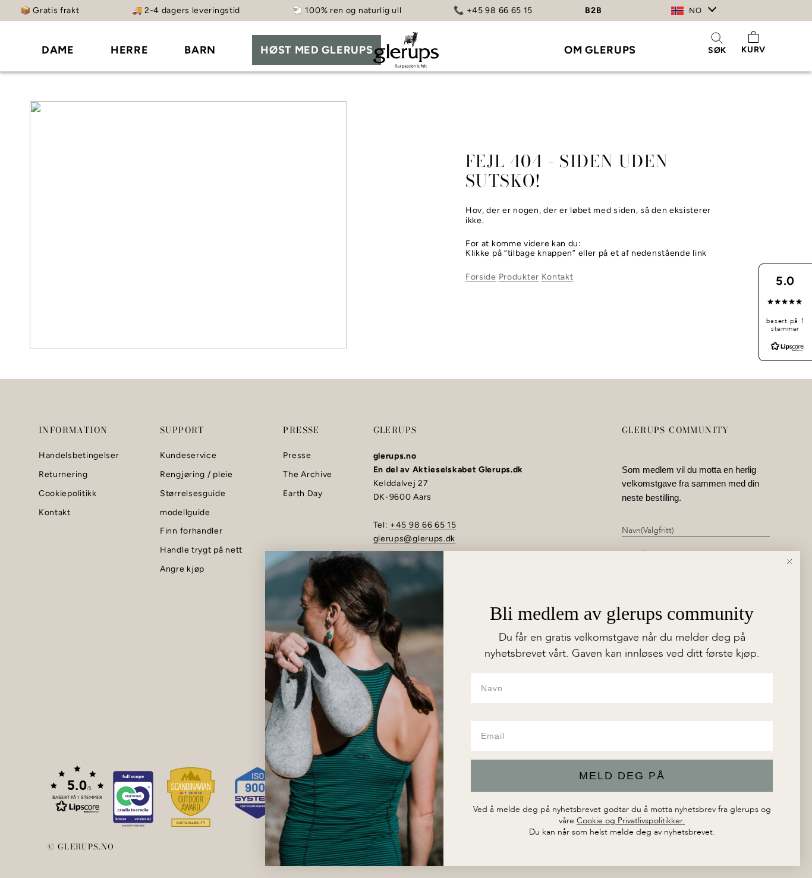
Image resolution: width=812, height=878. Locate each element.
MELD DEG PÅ (622, 776)
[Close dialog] (789, 561)
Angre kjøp (182, 569)
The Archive (307, 474)
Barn (200, 50)
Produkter (519, 277)
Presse (297, 455)
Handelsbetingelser (79, 455)
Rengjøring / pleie (196, 474)
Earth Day (302, 493)
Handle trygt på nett (201, 550)
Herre (130, 50)
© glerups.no (81, 846)
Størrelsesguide (193, 493)
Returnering (63, 474)
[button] (77, 789)
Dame (58, 50)
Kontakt (558, 277)
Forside (480, 277)
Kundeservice (188, 455)
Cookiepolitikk (68, 493)
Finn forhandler (191, 531)
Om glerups (600, 50)
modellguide (185, 513)
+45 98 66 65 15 (423, 525)
